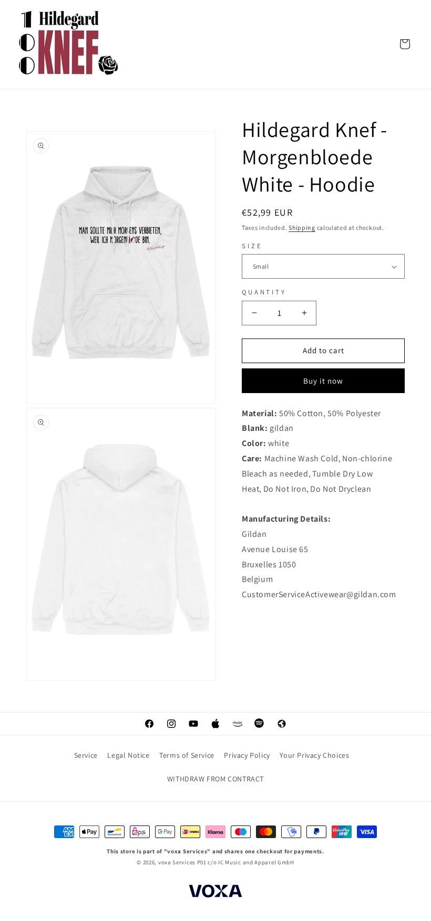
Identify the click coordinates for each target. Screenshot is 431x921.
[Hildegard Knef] (69, 43)
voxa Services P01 (182, 862)
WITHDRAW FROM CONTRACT (215, 779)
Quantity (264, 292)
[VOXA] (215, 893)
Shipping (302, 227)
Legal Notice (128, 755)
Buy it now (323, 381)
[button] (404, 44)
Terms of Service (186, 755)
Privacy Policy (247, 755)
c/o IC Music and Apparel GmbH (251, 862)
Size (252, 245)
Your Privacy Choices (314, 755)
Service (86, 755)
